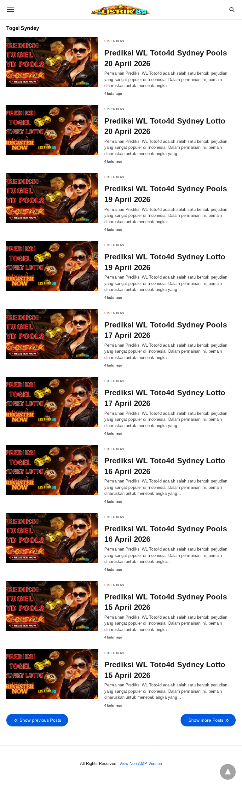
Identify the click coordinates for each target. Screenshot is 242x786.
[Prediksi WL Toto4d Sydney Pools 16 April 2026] (52, 538)
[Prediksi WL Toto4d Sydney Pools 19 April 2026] (52, 198)
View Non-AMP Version (140, 763)
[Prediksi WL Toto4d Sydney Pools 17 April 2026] (52, 334)
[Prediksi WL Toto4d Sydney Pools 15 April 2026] (52, 606)
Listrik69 (114, 41)
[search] (232, 9)
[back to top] (228, 772)
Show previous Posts (40, 720)
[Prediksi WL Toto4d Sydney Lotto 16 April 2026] (52, 470)
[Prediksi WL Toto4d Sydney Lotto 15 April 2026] (52, 674)
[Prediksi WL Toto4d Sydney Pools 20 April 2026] (52, 62)
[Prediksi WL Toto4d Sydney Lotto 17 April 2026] (52, 402)
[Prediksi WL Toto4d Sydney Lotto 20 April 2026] (52, 130)
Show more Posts (205, 720)
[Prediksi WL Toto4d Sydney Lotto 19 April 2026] (52, 266)
